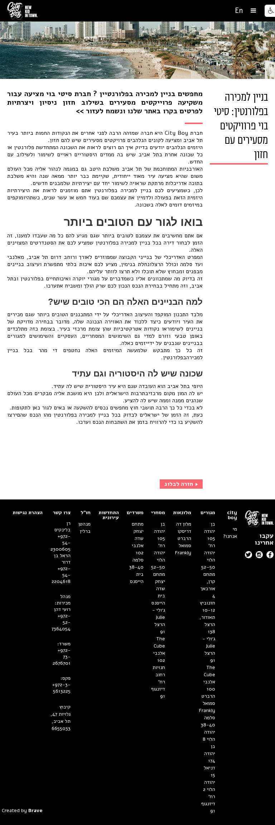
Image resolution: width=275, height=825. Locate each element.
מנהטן (84, 524)
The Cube (209, 671)
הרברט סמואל (208, 700)
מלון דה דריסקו (183, 528)
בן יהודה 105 (209, 531)
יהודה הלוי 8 (209, 736)
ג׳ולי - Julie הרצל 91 (208, 649)
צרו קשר (62, 512)
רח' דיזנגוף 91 (208, 803)
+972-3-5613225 (61, 688)
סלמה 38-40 (208, 721)
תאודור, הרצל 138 (207, 624)
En (239, 10)
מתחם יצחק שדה (159, 581)
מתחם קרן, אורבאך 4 (207, 585)
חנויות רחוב (159, 671)
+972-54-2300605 (60, 543)
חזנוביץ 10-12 (207, 606)
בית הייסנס (158, 599)
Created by (22, 810)
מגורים (208, 512)
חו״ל (86, 512)
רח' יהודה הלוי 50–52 (208, 556)
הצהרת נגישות (28, 512)
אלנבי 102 (159, 657)
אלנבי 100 (209, 685)
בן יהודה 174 (209, 753)
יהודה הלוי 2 (209, 786)
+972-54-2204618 (61, 575)
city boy (232, 515)
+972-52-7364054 (61, 622)
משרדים (135, 512)
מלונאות (182, 512)
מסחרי (158, 512)
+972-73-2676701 (62, 657)
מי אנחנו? (230, 533)
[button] (253, 11)
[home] (22, 11)
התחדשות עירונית (108, 515)
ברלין (85, 531)
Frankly (207, 710)
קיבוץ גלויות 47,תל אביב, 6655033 (60, 717)
